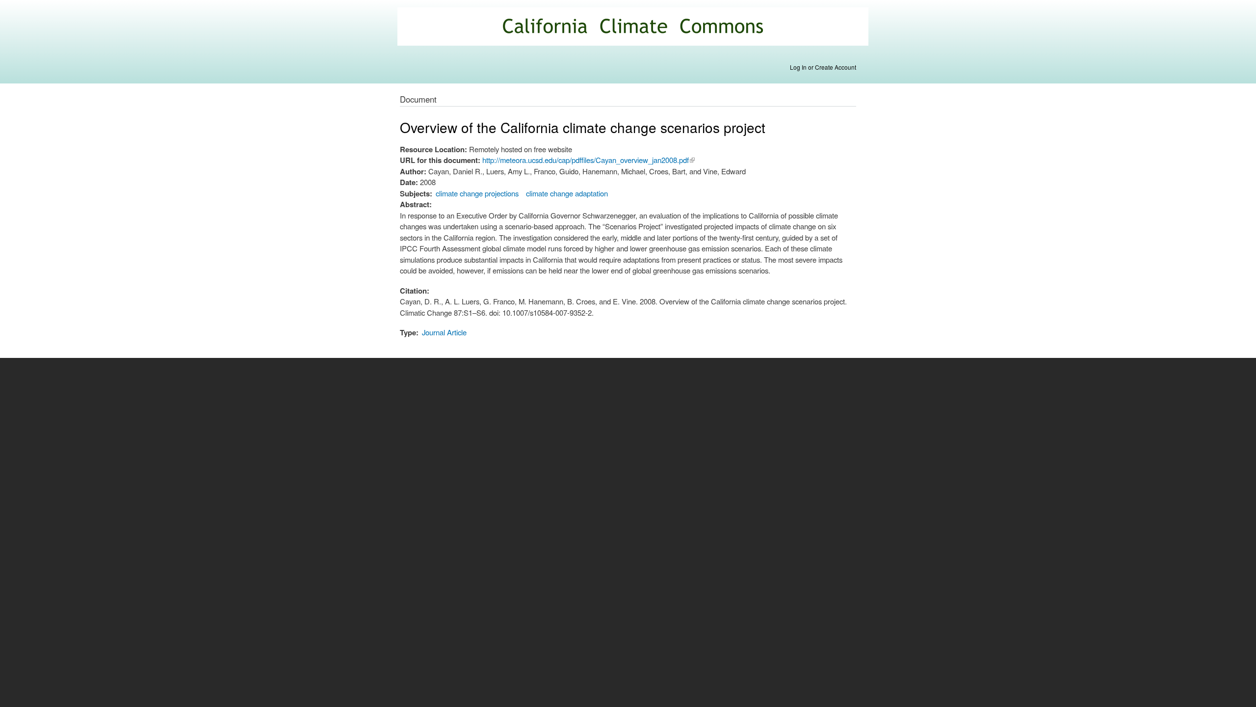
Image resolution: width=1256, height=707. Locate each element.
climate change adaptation (567, 193)
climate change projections (477, 193)
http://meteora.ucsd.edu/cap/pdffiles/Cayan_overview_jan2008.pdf (588, 160)
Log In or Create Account (823, 67)
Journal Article (444, 332)
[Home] (634, 27)
